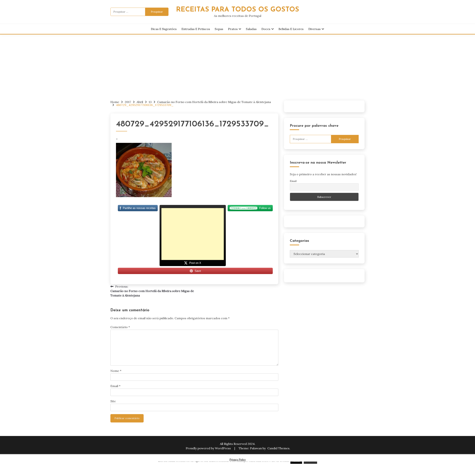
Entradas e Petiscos (195, 29)
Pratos (233, 29)
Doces (265, 29)
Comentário (120, 327)
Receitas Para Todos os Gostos (237, 9)
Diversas (314, 29)
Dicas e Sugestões (164, 29)
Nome (115, 371)
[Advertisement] (237, 62)
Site (113, 401)
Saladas (251, 29)
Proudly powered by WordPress (209, 448)
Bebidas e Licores (291, 29)
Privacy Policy (238, 459)
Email (115, 386)
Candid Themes (278, 448)
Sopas (219, 29)
